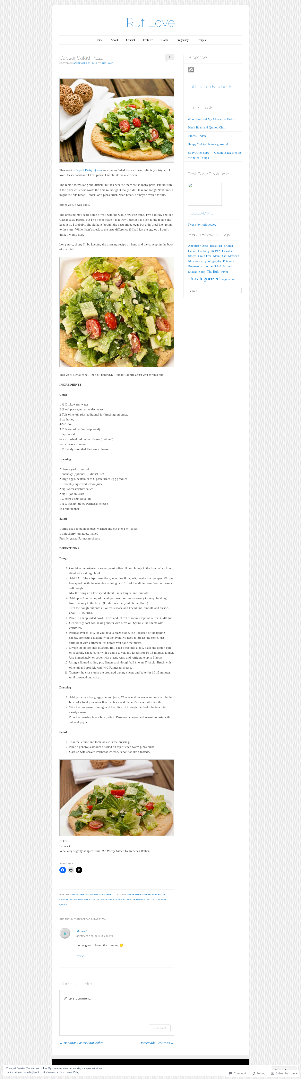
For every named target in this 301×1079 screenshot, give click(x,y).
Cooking (203, 251)
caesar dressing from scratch (145, 894)
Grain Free (205, 256)
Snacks (192, 271)
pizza (118, 899)
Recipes (201, 40)
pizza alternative (134, 899)
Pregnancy (183, 40)
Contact (130, 40)
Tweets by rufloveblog (202, 224)
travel (224, 271)
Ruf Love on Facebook (209, 86)
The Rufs (213, 272)
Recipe (208, 266)
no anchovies (105, 899)
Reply (80, 955)
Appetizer (194, 245)
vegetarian (228, 279)
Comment (159, 1028)
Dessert (215, 251)
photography (213, 261)
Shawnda (82, 931)
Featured (148, 40)
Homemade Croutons (156, 1043)
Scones (227, 266)
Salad (89, 894)
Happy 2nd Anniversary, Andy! (208, 144)
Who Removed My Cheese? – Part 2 (211, 119)
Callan (192, 251)
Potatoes (228, 261)
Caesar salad (68, 899)
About (114, 40)
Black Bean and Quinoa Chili (206, 127)
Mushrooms (195, 261)
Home (99, 40)
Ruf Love (150, 22)
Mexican (233, 256)
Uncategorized (103, 894)
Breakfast (216, 245)
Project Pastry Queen (88, 170)
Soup (202, 271)
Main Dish (78, 894)
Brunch (228, 245)
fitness (192, 256)
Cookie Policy (72, 1072)
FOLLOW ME (200, 213)
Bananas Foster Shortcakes (81, 1043)
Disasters (227, 251)
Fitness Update (197, 135)
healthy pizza (87, 899)
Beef (205, 245)
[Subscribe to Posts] (191, 71)
